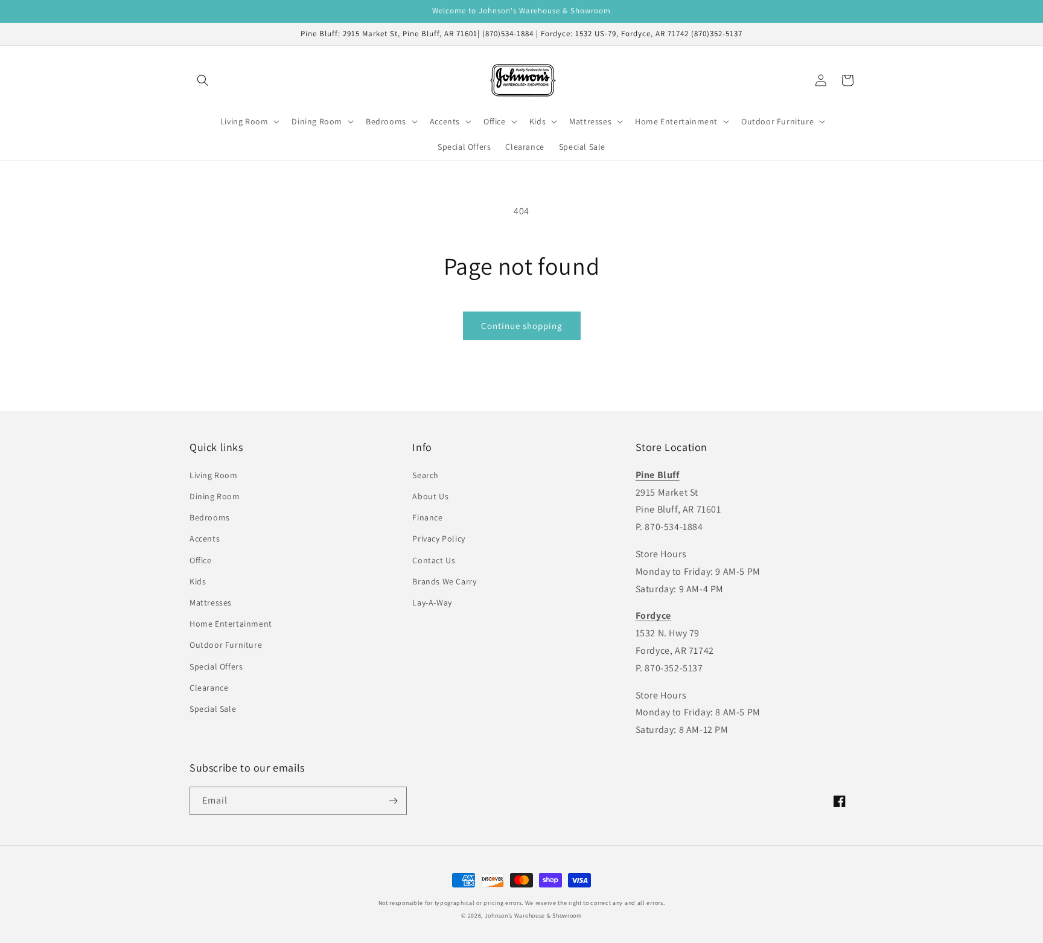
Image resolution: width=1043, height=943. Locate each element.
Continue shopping (522, 325)
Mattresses (211, 602)
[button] (203, 80)
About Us (430, 496)
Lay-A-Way (431, 602)
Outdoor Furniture (226, 644)
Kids (198, 581)
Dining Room (215, 496)
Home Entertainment (231, 623)
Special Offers (216, 666)
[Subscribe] (393, 801)
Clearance (209, 687)
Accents (205, 538)
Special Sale (213, 708)
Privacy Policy (438, 538)
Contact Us (433, 560)
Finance (427, 517)
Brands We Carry (444, 581)
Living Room (214, 475)
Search (425, 475)
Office (201, 560)
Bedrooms (210, 517)
